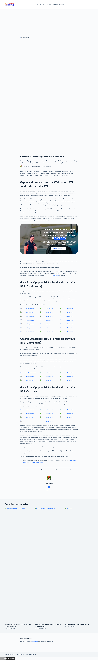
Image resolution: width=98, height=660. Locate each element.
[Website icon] (49, 487)
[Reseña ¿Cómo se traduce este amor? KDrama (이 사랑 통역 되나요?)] (19, 564)
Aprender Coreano (58, 4)
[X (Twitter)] (42, 469)
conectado (35, 641)
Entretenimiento (48, 166)
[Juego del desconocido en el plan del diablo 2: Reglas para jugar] (49, 564)
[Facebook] (27, 469)
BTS (42, 166)
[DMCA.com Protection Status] (7, 658)
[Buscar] (92, 4)
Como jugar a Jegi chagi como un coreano (77, 624)
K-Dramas (42, 4)
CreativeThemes (33, 654)
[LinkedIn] (70, 469)
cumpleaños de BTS (54, 275)
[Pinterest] (56, 469)
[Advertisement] (49, 20)
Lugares (36, 4)
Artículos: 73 (49, 490)
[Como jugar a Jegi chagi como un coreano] (79, 564)
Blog (48, 4)
